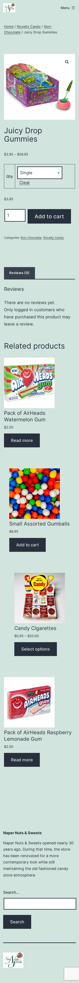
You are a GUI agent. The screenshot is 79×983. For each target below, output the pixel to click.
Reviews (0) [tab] (19, 273)
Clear (24, 182)
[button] (67, 62)
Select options (35, 649)
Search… (11, 892)
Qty (9, 176)
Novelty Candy (29, 26)
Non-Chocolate (31, 237)
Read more (22, 440)
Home (8, 26)
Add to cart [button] (27, 544)
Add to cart (49, 216)
